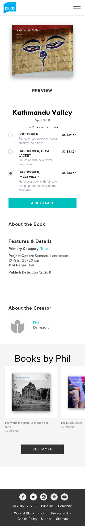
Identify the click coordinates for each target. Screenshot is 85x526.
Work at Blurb (24, 513)
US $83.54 (69, 151)
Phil (36, 323)
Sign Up (58, 8)
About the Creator (29, 308)
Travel (45, 248)
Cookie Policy (27, 519)
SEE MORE (42, 449)
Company (65, 506)
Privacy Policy (61, 513)
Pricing (42, 513)
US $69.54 (69, 135)
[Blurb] (9, 10)
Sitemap (62, 519)
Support (46, 519)
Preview (42, 90)
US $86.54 (69, 173)
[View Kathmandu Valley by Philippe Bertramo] (42, 50)
